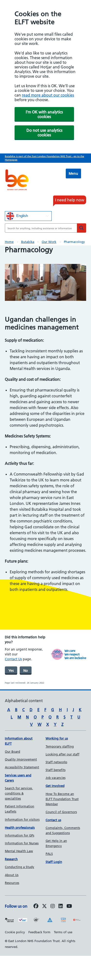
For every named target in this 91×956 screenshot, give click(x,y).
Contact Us (13, 659)
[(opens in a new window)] (52, 906)
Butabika (27, 242)
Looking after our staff (62, 754)
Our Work (49, 242)
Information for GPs (19, 835)
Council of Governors (61, 812)
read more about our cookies (48, 95)
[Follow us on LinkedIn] (60, 906)
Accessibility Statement (22, 767)
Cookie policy (15, 932)
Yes (11, 670)
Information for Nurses (22, 843)
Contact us (53, 820)
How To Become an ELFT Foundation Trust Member (62, 799)
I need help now (69, 199)
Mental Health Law (19, 851)
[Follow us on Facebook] (35, 906)
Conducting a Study (19, 867)
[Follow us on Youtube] (69, 906)
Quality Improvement (21, 759)
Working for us (57, 738)
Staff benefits (56, 770)
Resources (12, 883)
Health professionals (20, 827)
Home (9, 242)
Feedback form (39, 932)
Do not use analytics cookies (44, 132)
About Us (11, 875)
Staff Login (54, 862)
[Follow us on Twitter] (44, 906)
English (21, 216)
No (25, 670)
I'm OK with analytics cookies (44, 114)
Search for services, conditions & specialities (19, 793)
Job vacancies (56, 778)
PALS (49, 854)
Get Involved (55, 786)
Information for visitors (22, 819)
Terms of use (63, 932)
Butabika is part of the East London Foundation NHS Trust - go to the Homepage (44, 158)
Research (11, 859)
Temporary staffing (60, 746)
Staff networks (56, 762)
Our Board (12, 751)
